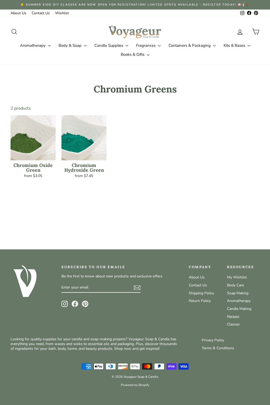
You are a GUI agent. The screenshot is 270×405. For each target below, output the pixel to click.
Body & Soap (71, 45)
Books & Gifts (133, 54)
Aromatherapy (33, 45)
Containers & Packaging (190, 45)
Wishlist (62, 13)
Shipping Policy (201, 293)
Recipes (233, 316)
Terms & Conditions (218, 348)
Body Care (235, 285)
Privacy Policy (213, 340)
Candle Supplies (109, 45)
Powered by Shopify (135, 385)
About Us (18, 13)
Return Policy (200, 300)
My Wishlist (237, 277)
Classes (233, 324)
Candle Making (239, 308)
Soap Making (237, 293)
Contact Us (41, 13)
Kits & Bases (235, 45)
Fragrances (146, 45)
